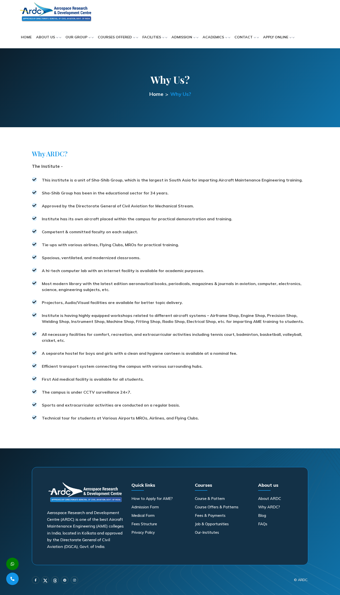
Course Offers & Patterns (216, 507)
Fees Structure (144, 524)
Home (26, 37)
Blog (262, 515)
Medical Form (143, 515)
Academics (213, 37)
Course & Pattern (210, 498)
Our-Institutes (207, 532)
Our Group (76, 37)
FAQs (262, 524)
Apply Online (275, 37)
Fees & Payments (210, 515)
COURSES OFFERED (115, 37)
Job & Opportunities (212, 524)
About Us (45, 37)
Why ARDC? (269, 507)
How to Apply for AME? (152, 498)
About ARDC (269, 498)
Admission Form (145, 507)
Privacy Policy (143, 532)
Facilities (151, 37)
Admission (181, 37)
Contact (243, 37)
